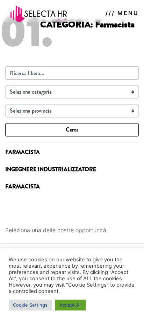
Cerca (72, 130)
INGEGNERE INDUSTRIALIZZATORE (50, 169)
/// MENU (122, 12)
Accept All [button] (70, 305)
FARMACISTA (22, 152)
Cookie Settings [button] (30, 305)
